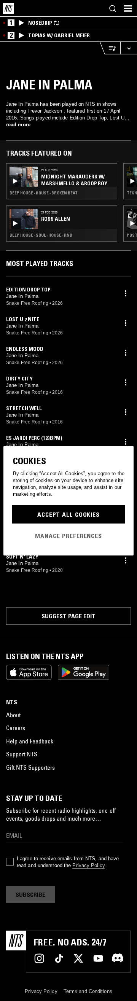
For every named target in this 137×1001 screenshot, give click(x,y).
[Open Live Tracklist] (110, 48)
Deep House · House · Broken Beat (44, 193)
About (13, 715)
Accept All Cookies (68, 514)
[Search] (112, 8)
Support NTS (21, 754)
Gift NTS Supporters (30, 767)
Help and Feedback (29, 741)
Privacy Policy (88, 865)
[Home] (8, 8)
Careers (15, 728)
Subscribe (30, 894)
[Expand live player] (128, 48)
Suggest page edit (68, 616)
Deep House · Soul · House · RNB (41, 235)
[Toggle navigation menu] (128, 8)
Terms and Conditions (88, 991)
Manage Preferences (68, 535)
